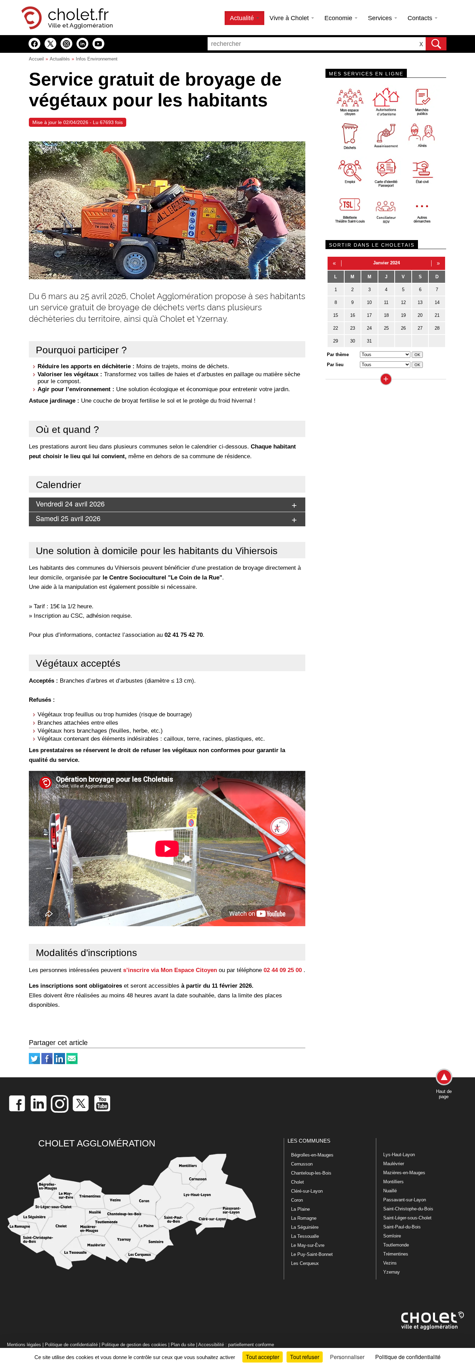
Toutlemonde (396, 1245)
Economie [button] (339, 18)
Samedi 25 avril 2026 (68, 518)
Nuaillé (390, 1190)
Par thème (338, 354)
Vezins (390, 1263)
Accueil (36, 58)
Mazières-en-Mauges (404, 1172)
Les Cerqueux (305, 1263)
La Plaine (300, 1209)
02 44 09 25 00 (283, 969)
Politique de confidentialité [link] (408, 1357)
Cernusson (302, 1164)
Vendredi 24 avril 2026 (70, 504)
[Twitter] (34, 1062)
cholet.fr (78, 14)
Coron (297, 1200)
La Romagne (303, 1218)
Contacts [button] (421, 18)
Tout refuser (304, 1357)
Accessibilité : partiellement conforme (236, 1344)
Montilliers (393, 1181)
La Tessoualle (305, 1236)
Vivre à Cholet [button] (290, 18)
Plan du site (183, 1344)
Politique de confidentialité (71, 1344)
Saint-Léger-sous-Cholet (407, 1217)
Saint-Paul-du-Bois (402, 1226)
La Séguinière (305, 1227)
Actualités (60, 58)
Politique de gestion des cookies (134, 1344)
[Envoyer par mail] (72, 1062)
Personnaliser (347, 1357)
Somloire (392, 1236)
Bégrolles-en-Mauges (312, 1155)
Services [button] (381, 18)
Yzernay (391, 1272)
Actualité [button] (243, 18)
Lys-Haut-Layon (399, 1154)
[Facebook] (47, 1062)
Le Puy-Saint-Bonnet (312, 1254)
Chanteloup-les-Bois (311, 1173)
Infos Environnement (97, 58)
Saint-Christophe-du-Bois (408, 1208)
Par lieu (335, 364)
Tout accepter (262, 1357)
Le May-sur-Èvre (307, 1245)
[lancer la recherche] (436, 43)
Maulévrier (393, 1163)
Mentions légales (24, 1344)
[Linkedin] (59, 1062)
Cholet (297, 1182)
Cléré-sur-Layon (307, 1191)
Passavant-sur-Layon (404, 1199)
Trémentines (395, 1254)
